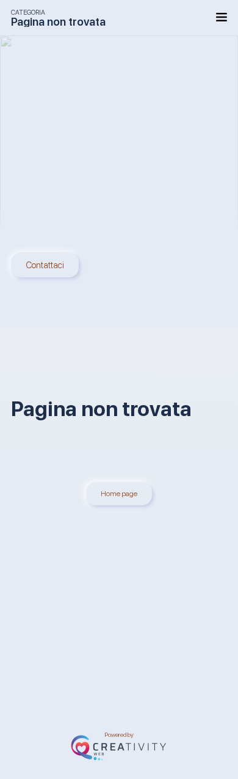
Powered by (119, 736)
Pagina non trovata (58, 21)
